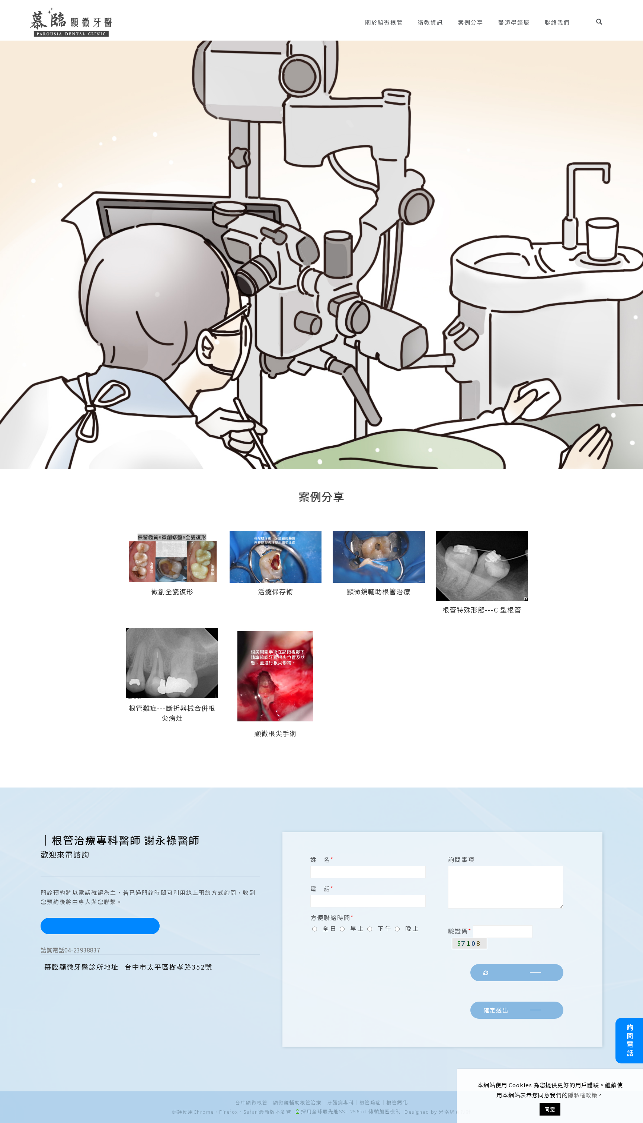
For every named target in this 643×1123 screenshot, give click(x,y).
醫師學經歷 (514, 22)
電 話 (320, 888)
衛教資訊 (430, 22)
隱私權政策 (583, 1095)
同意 (550, 1109)
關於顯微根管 (384, 22)
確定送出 (496, 1010)
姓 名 (320, 859)
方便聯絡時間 (330, 917)
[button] (604, 22)
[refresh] (516, 973)
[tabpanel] (321, 255)
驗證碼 (458, 930)
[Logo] (71, 21)
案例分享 (470, 22)
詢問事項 (461, 859)
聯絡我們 (557, 22)
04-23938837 (70, 949)
